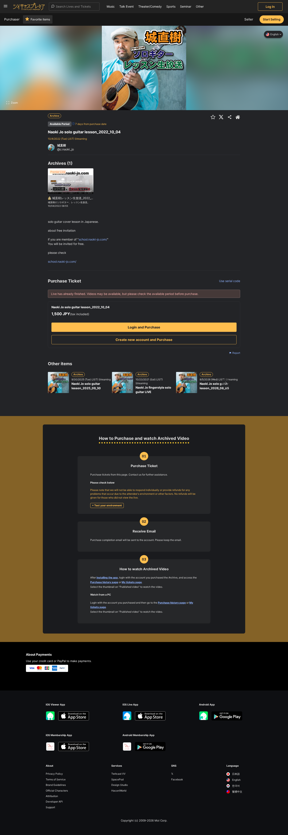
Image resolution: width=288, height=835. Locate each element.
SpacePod (117, 779)
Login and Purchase (144, 327)
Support (50, 807)
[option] (234, 774)
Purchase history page (104, 582)
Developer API (54, 801)
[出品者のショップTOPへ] (238, 117)
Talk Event (126, 6)
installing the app (107, 577)
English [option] (236, 779)
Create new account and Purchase (144, 340)
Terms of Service (56, 779)
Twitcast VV (118, 773)
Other (200, 6)
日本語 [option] (235, 774)
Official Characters (57, 790)
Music (111, 6)
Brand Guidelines (56, 784)
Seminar (185, 6)
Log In (270, 7)
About (49, 765)
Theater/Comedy (150, 6)
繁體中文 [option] (236, 791)
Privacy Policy (54, 773)
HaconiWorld (118, 790)
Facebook (177, 779)
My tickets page (132, 582)
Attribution (52, 796)
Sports (170, 6)
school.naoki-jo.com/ (93, 239)
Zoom (14, 102)
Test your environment (108, 505)
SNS (173, 765)
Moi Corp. (161, 820)
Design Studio (119, 784)
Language (232, 765)
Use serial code (229, 281)
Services (116, 765)
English (274, 34)
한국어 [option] (235, 785)
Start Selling (271, 19)
